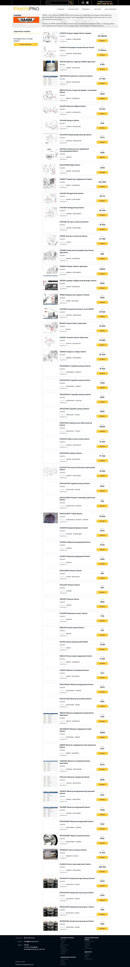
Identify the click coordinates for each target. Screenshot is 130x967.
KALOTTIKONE (88, 948)
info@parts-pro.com (104, 1)
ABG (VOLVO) (64, 945)
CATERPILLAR (64, 950)
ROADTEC (63, 948)
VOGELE (63, 941)
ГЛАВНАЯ (60, 9)
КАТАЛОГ (97, 9)
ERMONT (87, 946)
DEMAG (63, 953)
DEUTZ (86, 957)
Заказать (102, 40)
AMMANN (87, 945)
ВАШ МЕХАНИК (110, 9)
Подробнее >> (64, 41)
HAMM (62, 943)
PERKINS (87, 955)
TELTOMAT (87, 943)
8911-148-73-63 (105, 4)
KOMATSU (63, 964)
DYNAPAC (63, 952)
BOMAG (63, 946)
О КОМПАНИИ (73, 9)
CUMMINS (87, 953)
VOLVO (62, 960)
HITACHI (63, 962)
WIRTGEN (63, 939)
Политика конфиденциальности (24, 964)
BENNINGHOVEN (89, 941)
